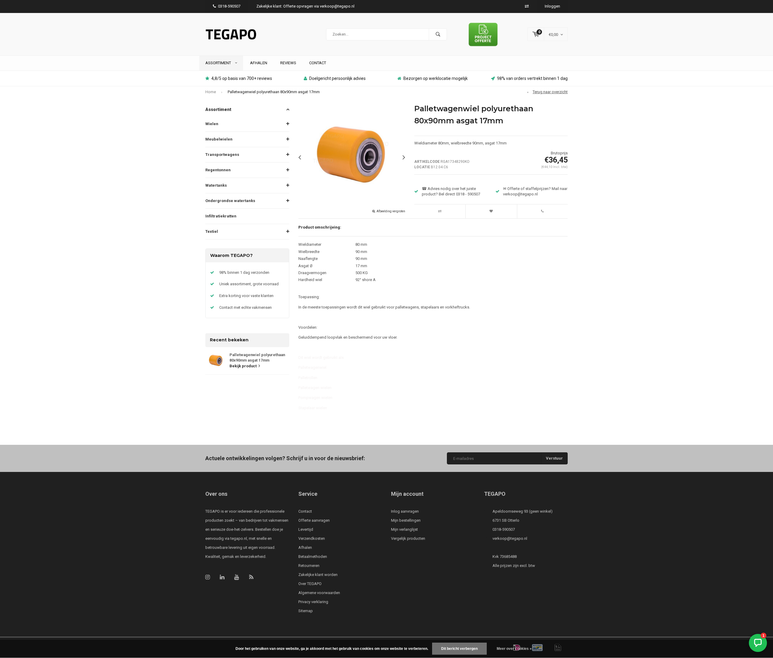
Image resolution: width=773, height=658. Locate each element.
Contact (317, 63)
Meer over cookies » (514, 649)
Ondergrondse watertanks (230, 200)
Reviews (288, 63)
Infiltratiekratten (220, 216)
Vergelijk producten (408, 538)
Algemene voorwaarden (319, 592)
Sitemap (305, 611)
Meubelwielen (219, 139)
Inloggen (552, 6)
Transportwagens (222, 154)
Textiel (211, 231)
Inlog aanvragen (405, 511)
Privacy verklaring (313, 601)
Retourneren (308, 565)
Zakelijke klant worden (318, 574)
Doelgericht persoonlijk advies (337, 78)
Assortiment (218, 63)
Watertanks (216, 185)
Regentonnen (218, 170)
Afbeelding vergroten (391, 211)
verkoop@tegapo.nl (509, 538)
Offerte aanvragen (314, 520)
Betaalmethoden (312, 556)
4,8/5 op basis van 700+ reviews (241, 78)
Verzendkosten (311, 538)
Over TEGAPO (310, 583)
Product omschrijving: (319, 227)
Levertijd (305, 529)
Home (210, 92)
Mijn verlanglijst (404, 529)
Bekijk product (243, 366)
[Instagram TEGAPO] (207, 577)
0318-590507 (229, 6)
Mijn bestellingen (406, 520)
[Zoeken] (438, 34)
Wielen (211, 124)
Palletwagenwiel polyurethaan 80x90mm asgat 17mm (274, 92)
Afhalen (258, 63)
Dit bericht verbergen (459, 649)
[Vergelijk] (527, 6)
